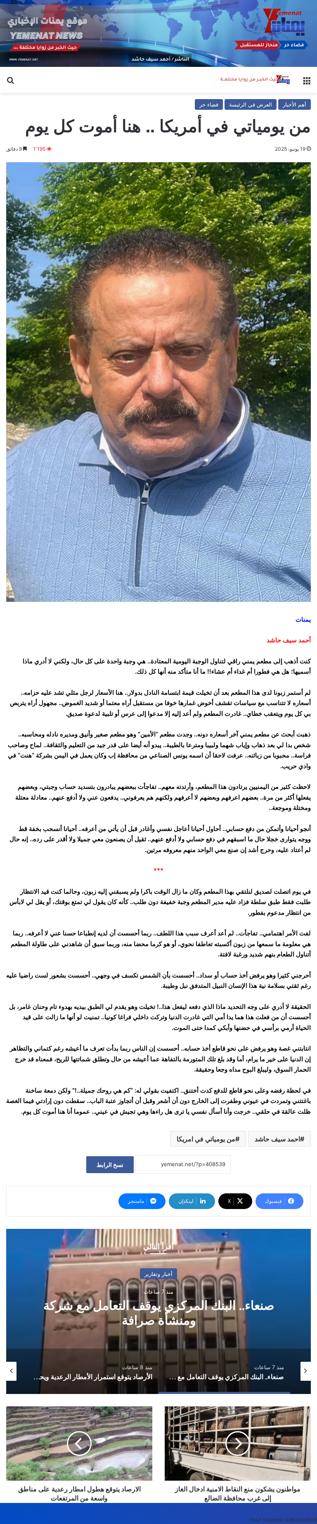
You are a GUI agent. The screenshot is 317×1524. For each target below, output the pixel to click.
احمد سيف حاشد (277, 1139)
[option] (158, 1311)
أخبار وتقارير (158, 1273)
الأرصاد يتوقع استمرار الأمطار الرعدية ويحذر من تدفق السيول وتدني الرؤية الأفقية (158, 1312)
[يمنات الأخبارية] (252, 80)
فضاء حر (208, 104)
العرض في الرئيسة (250, 104)
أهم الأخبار (294, 104)
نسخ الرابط (110, 1164)
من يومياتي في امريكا (206, 1139)
